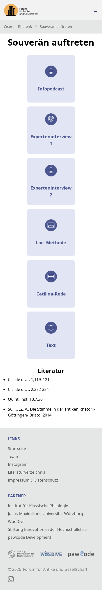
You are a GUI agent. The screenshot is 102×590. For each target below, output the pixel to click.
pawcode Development (29, 537)
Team (13, 456)
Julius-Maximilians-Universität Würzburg (45, 513)
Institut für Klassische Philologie (38, 505)
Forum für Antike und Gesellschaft (55, 569)
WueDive (16, 521)
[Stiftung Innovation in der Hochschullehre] (21, 554)
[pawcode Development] (81, 554)
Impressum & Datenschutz (33, 480)
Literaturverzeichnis (26, 472)
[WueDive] (51, 554)
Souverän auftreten (56, 26)
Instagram (17, 464)
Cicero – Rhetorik (18, 26)
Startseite (17, 448)
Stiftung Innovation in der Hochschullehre (47, 529)
